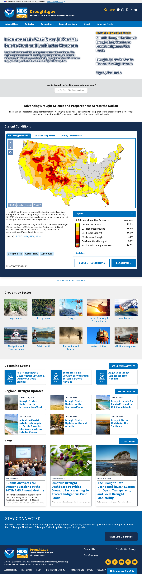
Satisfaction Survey (126, 549)
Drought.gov (42, 11)
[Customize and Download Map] (10, 152)
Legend (79, 213)
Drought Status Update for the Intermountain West (30, 404)
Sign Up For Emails (121, 536)
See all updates (126, 391)
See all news (128, 441)
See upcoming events (123, 366)
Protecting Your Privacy (81, 569)
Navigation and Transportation (16, 348)
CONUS (12, 205)
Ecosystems (43, 318)
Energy (71, 318)
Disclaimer (26, 569)
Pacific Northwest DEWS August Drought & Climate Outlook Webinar (31, 377)
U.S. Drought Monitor (18, 135)
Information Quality (55, 569)
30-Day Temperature (71, 135)
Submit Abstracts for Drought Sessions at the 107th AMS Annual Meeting (25, 486)
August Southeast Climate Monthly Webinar (118, 375)
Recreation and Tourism (71, 348)
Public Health (43, 346)
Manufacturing (126, 318)
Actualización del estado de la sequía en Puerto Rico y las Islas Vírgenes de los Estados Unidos (30, 426)
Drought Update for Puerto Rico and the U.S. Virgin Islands (122, 404)
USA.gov (101, 569)
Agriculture (46, 253)
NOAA (25, 236)
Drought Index (14, 253)
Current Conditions (92, 263)
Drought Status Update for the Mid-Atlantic (76, 423)
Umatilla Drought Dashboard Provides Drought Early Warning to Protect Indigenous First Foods (70, 490)
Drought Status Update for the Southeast (119, 423)
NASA (38, 236)
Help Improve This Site (122, 571)
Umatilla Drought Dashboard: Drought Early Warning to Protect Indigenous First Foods (116, 44)
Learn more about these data (71, 280)
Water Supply (31, 253)
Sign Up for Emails (108, 72)
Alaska (20, 205)
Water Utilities (98, 346)
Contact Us (89, 549)
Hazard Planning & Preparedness (98, 319)
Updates (79, 253)
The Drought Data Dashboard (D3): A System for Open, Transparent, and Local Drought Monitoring (116, 490)
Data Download (91, 555)
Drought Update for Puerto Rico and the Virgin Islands (114, 61)
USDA (32, 236)
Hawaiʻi (28, 205)
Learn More (121, 263)
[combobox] (72, 90)
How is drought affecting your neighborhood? (71, 85)
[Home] (22, 13)
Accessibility (10, 569)
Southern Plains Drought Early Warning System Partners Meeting (76, 377)
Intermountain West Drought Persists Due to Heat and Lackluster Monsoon (41, 42)
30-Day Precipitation (45, 135)
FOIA (38, 569)
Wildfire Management (126, 346)
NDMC (19, 236)
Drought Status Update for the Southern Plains (74, 404)
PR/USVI (37, 205)
